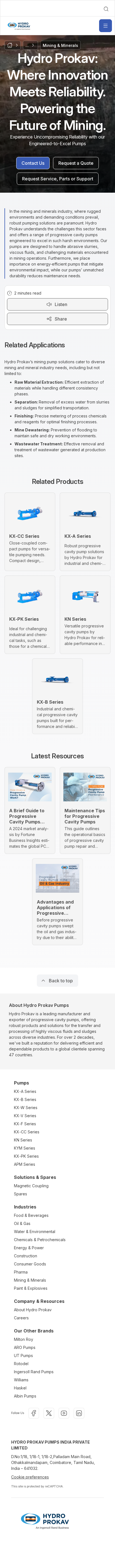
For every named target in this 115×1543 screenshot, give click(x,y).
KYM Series (24, 1148)
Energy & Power (29, 1247)
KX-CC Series (26, 1131)
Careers (21, 1317)
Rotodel (21, 1363)
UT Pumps (23, 1355)
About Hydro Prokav (33, 1309)
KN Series (23, 1140)
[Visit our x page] (49, 1413)
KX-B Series (25, 1099)
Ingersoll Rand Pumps (34, 1371)
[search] (106, 9)
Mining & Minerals (30, 1280)
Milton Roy (23, 1339)
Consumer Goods (30, 1264)
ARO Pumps (24, 1347)
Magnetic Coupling (31, 1185)
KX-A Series (25, 1091)
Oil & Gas (22, 1223)
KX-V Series (25, 1115)
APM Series (24, 1164)
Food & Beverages (31, 1215)
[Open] (105, 25)
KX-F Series (25, 1123)
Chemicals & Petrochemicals (40, 1239)
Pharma (21, 1272)
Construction (25, 1255)
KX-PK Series (26, 1156)
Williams (21, 1379)
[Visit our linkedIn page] (79, 1413)
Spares (20, 1193)
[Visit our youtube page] (64, 1413)
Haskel (20, 1388)
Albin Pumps (25, 1396)
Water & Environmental (34, 1231)
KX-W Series (25, 1107)
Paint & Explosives (30, 1288)
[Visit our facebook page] (33, 1413)
